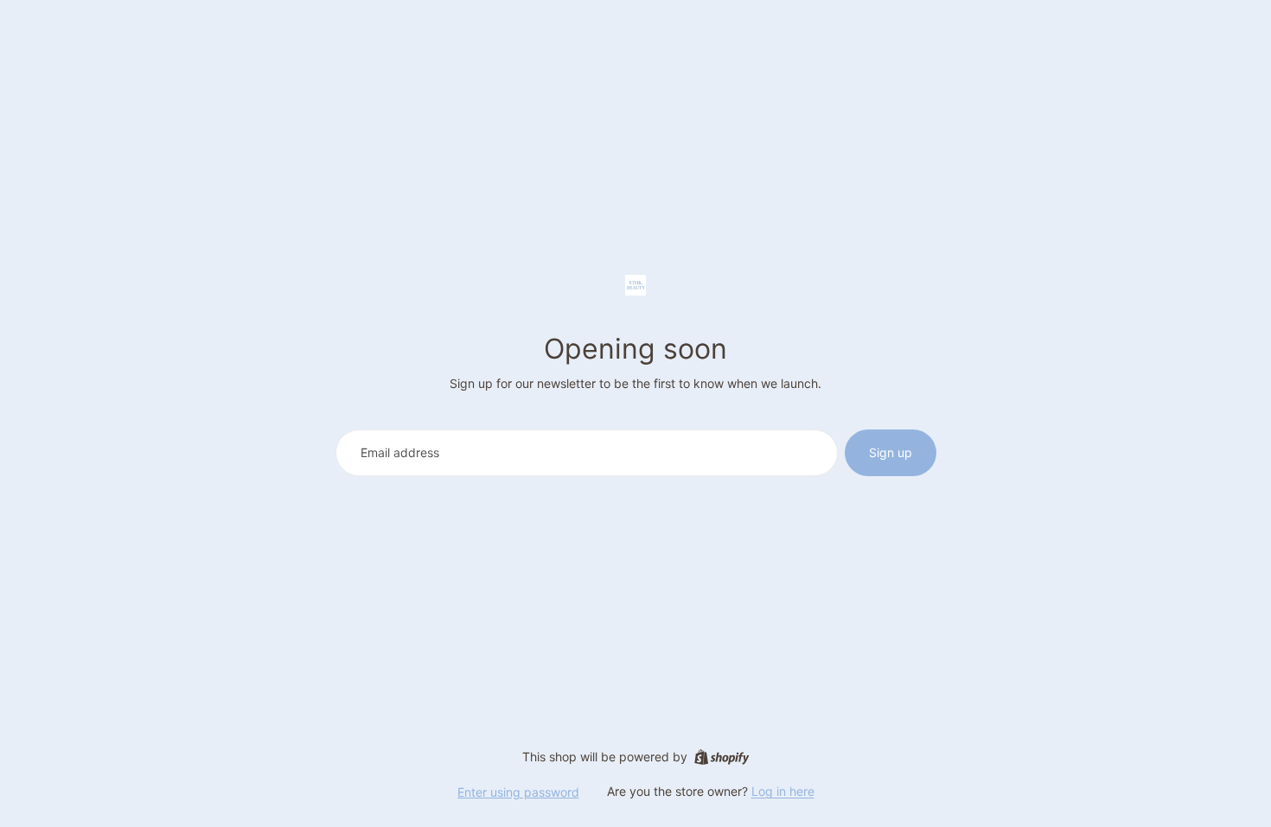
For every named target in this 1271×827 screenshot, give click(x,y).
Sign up (890, 452)
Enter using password (518, 792)
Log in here (782, 791)
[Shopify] (721, 757)
